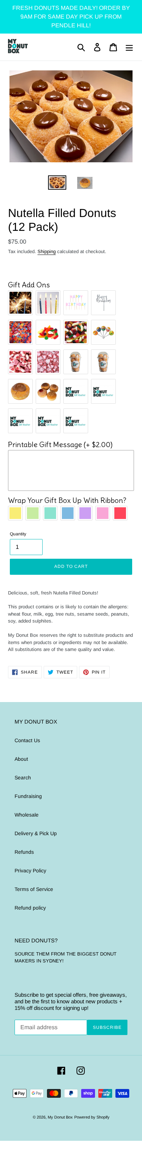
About (21, 759)
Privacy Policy (30, 870)
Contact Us (27, 740)
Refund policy (30, 908)
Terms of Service (34, 889)
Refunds (24, 852)
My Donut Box (60, 1117)
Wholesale (27, 815)
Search (23, 777)
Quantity (18, 533)
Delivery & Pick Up (36, 833)
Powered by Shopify (92, 1117)
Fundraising (28, 796)
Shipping (47, 251)
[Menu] (129, 47)
